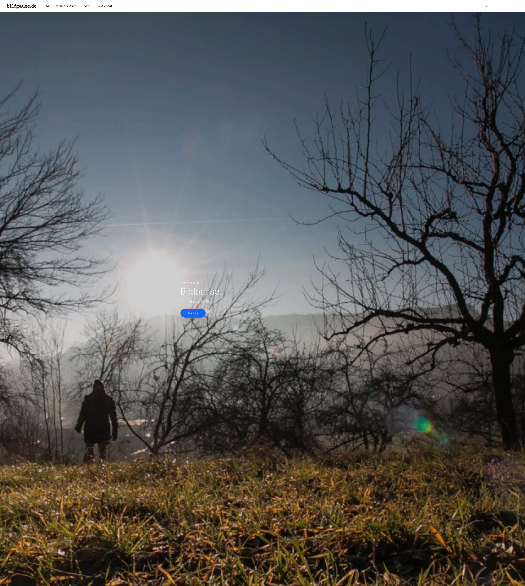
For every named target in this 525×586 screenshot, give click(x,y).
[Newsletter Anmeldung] (495, 15)
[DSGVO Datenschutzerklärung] (516, 15)
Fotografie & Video (66, 6)
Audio (87, 6)
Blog (48, 6)
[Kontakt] (502, 15)
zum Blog (193, 313)
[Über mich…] (488, 15)
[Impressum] (509, 15)
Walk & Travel (104, 6)
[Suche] (486, 6)
